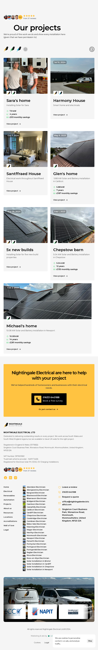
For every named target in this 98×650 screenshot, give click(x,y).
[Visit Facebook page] (5, 478)
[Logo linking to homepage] (13, 425)
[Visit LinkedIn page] (10, 478)
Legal (46, 642)
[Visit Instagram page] (15, 478)
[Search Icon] (91, 49)
